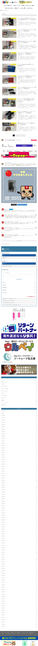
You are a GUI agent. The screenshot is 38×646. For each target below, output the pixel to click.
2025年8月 (3, 438)
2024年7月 (3, 468)
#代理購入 (9, 230)
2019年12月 (3, 596)
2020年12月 (3, 568)
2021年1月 (3, 566)
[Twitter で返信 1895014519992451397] (5, 224)
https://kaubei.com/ (32, 217)
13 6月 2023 (16, 227)
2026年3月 (3, 422)
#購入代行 (6, 230)
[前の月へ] (21, 309)
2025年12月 (3, 429)
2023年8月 (3, 494)
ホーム (2, 379)
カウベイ (5, 214)
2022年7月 (3, 524)
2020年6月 (3, 582)
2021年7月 (3, 552)
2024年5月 (3, 473)
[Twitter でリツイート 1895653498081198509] (7, 218)
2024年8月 (3, 466)
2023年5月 (3, 501)
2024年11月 (3, 459)
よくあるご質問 (23, 8)
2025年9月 (3, 436)
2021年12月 (3, 540)
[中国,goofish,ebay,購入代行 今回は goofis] (19, 185)
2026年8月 (3, 410)
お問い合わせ (29, 8)
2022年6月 (3, 526)
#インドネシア (30, 235)
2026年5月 (3, 417)
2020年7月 (3, 580)
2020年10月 (3, 573)
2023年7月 (3, 496)
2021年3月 (3, 561)
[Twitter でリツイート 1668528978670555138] (7, 231)
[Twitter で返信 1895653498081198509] (5, 218)
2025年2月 (3, 452)
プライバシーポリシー (5, 402)
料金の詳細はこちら (32, 296)
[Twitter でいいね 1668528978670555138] (8, 231)
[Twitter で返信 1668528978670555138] (5, 231)
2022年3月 (3, 533)
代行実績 (23, 5)
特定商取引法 (31, 633)
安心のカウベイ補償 (30, 5)
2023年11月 (3, 487)
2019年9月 (3, 603)
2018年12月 (3, 624)
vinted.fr (12, 229)
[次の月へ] (24, 309)
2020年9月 (3, 575)
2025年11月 (3, 431)
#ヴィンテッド (16, 229)
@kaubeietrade (10, 221)
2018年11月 (3, 626)
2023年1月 (3, 510)
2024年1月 (3, 482)
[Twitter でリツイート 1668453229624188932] (7, 238)
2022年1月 (3, 538)
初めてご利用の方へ (8, 5)
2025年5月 (3, 445)
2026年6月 (3, 415)
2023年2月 (3, 508)
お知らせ (2, 393)
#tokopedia (6, 236)
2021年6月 (3, 554)
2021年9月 (3, 547)
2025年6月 (3, 443)
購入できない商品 (9, 8)
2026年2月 (3, 424)
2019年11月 (3, 598)
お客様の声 (16, 8)
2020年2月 (3, 591)
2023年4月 (3, 503)
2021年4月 (3, 559)
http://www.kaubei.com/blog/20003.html (26, 228)
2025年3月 (3, 450)
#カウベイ (26, 235)
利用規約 (2, 400)
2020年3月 (3, 589)
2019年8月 (3, 605)
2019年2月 (3, 619)
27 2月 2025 (16, 221)
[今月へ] (22, 309)
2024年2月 (3, 480)
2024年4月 (3, 475)
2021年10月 (3, 545)
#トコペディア (10, 236)
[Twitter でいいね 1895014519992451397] (8, 224)
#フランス (8, 229)
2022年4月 (3, 531)
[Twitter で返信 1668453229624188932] (5, 238)
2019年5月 (3, 612)
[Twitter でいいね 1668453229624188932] (8, 238)
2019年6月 (3, 610)
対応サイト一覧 (16, 5)
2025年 (5, 10)
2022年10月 (3, 517)
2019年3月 (3, 617)
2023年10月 (3, 489)
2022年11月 (3, 515)
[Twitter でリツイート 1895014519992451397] (7, 224)
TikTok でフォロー (33, 140)
